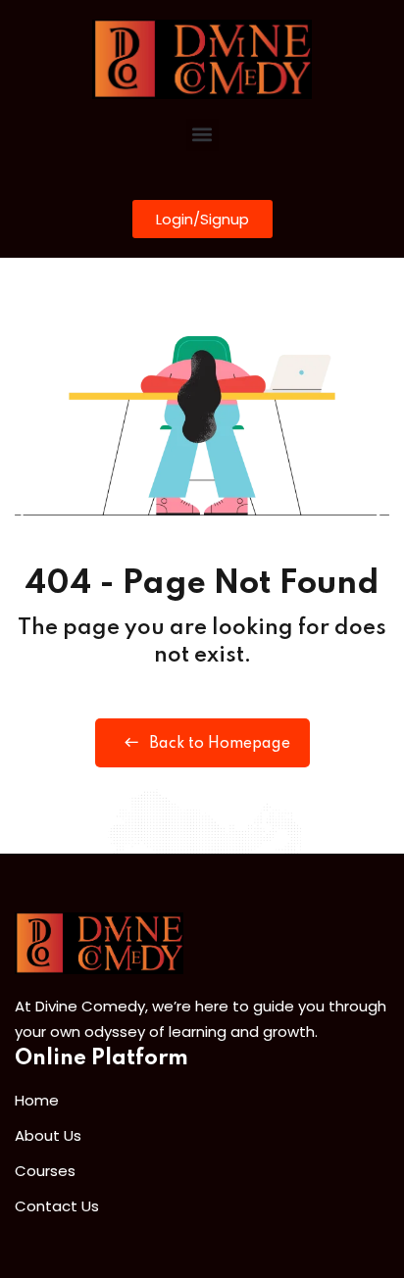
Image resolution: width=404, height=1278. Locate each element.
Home (37, 1100)
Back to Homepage (219, 744)
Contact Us (57, 1206)
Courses (45, 1170)
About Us (48, 1135)
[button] (202, 135)
